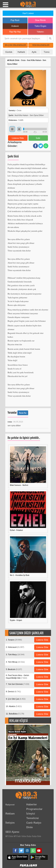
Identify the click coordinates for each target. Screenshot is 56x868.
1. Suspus (14, 640)
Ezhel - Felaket (16, 530)
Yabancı (40, 32)
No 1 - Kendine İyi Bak (19, 575)
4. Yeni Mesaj (15, 662)
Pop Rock (15, 20)
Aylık (34, 52)
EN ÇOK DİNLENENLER (15, 45)
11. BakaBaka (15, 714)
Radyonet (9, 804)
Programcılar (34, 809)
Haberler (31, 804)
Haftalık (21, 52)
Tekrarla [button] (35, 132)
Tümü (46, 52)
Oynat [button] (12, 129)
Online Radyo (26, 836)
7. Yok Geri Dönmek (17, 684)
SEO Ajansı (12, 831)
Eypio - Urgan (16, 620)
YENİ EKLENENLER (40, 45)
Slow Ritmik (40, 20)
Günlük (8, 52)
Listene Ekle (18, 138)
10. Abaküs (14, 706)
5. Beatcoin (14, 669)
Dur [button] (19, 129)
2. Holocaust (15, 647)
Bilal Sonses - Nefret (19, 485)
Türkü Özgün (40, 26)
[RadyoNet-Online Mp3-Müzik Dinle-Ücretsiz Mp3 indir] (28, 4)
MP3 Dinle (9, 836)
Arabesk (15, 26)
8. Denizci (13, 691)
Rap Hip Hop (15, 32)
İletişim (10, 822)
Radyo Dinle (36, 836)
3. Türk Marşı (15, 654)
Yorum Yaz (22, 412)
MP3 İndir (17, 836)
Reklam (10, 813)
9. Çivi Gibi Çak (16, 699)
